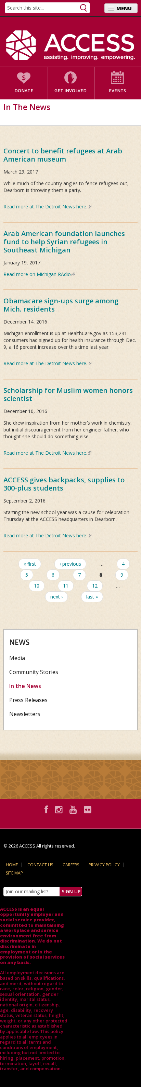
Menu (124, 8)
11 (65, 585)
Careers (71, 865)
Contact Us (40, 865)
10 (36, 585)
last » (92, 596)
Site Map (14, 873)
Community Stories (33, 672)
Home (12, 865)
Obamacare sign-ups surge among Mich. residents (60, 305)
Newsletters (24, 714)
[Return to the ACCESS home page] (70, 45)
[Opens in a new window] (47, 809)
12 (95, 585)
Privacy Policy (104, 865)
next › (56, 596)
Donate (23, 91)
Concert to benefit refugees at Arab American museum (62, 155)
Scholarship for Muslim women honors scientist (68, 394)
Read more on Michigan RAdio (39, 274)
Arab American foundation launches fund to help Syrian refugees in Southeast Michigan (64, 241)
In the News (25, 686)
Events (117, 91)
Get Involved (70, 91)
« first (30, 564)
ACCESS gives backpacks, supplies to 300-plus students (64, 484)
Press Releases (28, 700)
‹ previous (70, 564)
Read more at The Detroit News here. (47, 206)
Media (17, 658)
